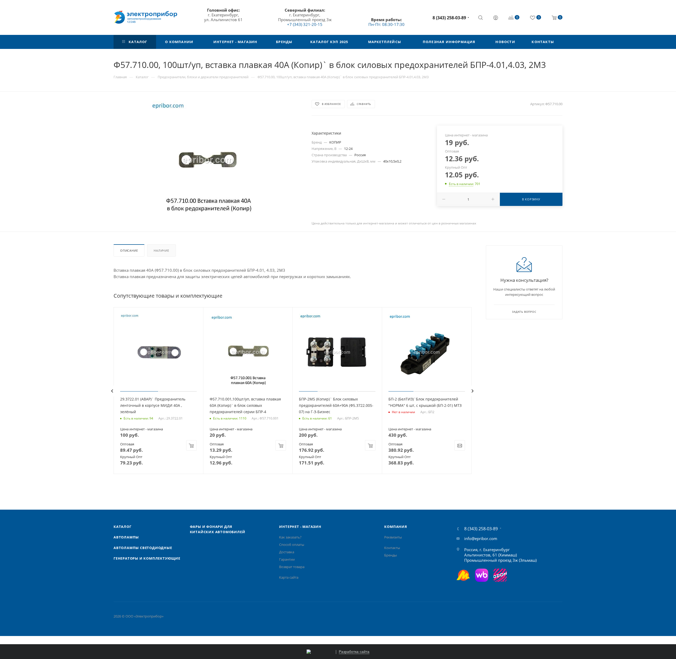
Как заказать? (290, 537)
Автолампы (126, 537)
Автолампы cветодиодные (143, 547)
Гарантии (287, 559)
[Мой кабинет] (495, 18)
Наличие (161, 250)
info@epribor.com (480, 538)
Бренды (390, 555)
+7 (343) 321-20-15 (304, 24)
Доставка (286, 552)
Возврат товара (291, 566)
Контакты (392, 547)
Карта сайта (288, 577)
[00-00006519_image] (207, 159)
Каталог (123, 526)
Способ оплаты (291, 544)
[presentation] (112, 391)
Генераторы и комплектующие (147, 558)
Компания (395, 526)
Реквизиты (393, 537)
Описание (129, 250)
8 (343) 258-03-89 (449, 18)
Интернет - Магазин (300, 526)
